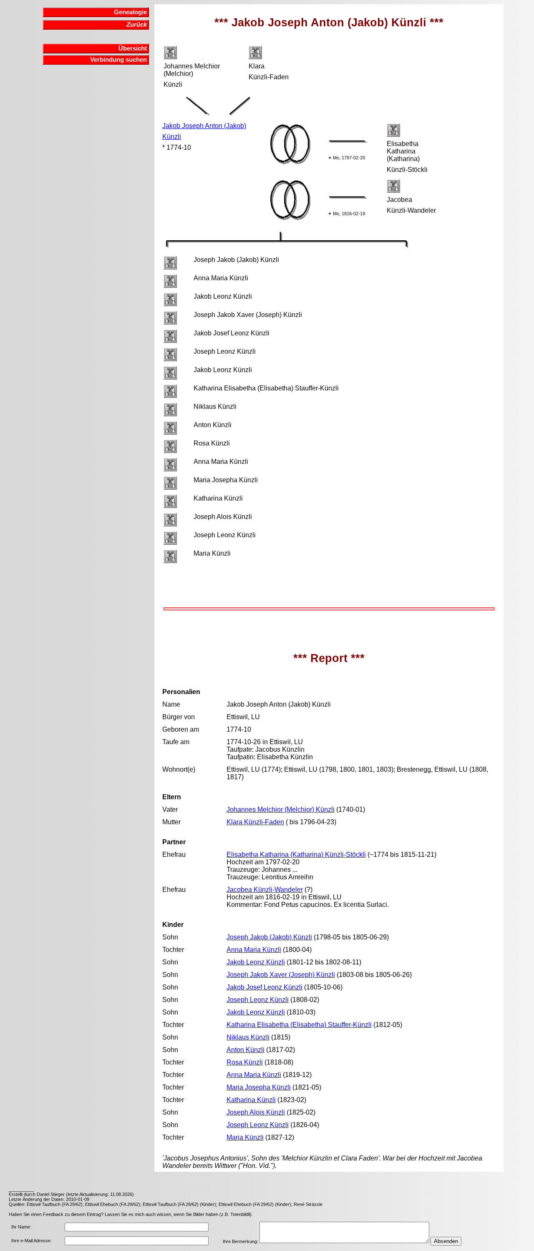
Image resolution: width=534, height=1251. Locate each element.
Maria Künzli (245, 1137)
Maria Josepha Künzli (259, 1087)
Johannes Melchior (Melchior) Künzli (281, 809)
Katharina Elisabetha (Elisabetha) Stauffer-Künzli (299, 1024)
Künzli (171, 136)
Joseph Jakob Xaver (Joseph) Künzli (281, 974)
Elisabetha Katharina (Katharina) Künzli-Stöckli (296, 854)
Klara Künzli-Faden (255, 822)
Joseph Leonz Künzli (258, 999)
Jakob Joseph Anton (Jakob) (204, 125)
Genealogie (130, 12)
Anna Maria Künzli (254, 949)
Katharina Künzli (251, 1099)
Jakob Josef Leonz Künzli (264, 987)
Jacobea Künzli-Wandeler (265, 889)
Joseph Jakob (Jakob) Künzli (269, 937)
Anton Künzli (245, 1049)
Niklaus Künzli (248, 1037)
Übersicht (132, 48)
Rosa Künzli (245, 1062)
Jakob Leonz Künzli (256, 962)
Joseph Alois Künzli (256, 1112)
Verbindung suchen (118, 59)
